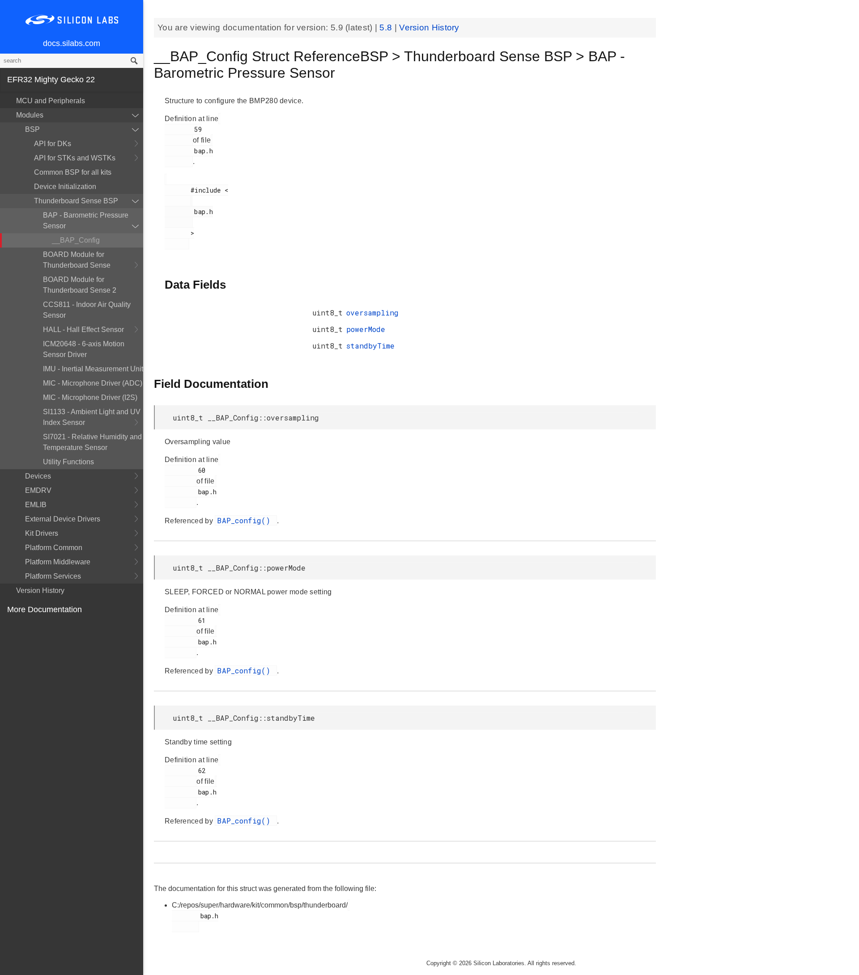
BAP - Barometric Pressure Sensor (85, 220)
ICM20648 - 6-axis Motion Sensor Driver (83, 349)
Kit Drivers (41, 533)
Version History (40, 590)
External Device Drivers (62, 519)
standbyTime (370, 345)
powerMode (365, 329)
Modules (29, 115)
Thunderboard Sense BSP (76, 201)
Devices (38, 476)
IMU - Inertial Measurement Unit (93, 369)
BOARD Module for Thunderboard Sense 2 (79, 285)
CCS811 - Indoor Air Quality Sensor (87, 310)
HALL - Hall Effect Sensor (83, 329)
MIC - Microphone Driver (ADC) (92, 383)
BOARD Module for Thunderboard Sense (77, 260)
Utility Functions (68, 462)
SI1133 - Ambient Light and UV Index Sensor (91, 417)
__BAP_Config (76, 240)
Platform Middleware (57, 562)
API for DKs (52, 143)
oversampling (372, 312)
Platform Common (53, 547)
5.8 (386, 27)
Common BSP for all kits (72, 172)
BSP (32, 129)
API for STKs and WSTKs (74, 158)
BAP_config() (246, 520)
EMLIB (36, 505)
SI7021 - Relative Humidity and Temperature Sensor (92, 442)
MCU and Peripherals (50, 101)
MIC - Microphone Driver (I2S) (90, 397)
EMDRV (38, 490)
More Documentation (44, 609)
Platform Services (53, 576)
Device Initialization (65, 186)
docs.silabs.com (71, 43)
